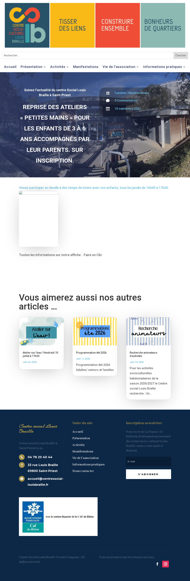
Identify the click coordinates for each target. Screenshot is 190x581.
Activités (57, 67)
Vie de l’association (119, 67)
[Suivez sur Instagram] (165, 564)
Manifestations (86, 67)
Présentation (31, 67)
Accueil (10, 67)
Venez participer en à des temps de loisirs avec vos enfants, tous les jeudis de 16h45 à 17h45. (94, 188)
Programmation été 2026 (91, 352)
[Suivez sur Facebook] (157, 564)
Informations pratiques (162, 67)
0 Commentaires (126, 100)
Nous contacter (83, 471)
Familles (120, 93)
